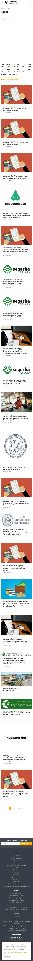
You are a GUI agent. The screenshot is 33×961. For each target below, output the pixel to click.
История (16, 860)
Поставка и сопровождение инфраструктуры (16, 926)
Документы (16, 881)
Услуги (16, 914)
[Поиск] (30, 3)
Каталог (16, 890)
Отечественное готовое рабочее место (17, 907)
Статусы (16, 862)
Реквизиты (16, 874)
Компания (16, 853)
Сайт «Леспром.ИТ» (16, 858)
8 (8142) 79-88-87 (16, 938)
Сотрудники (16, 870)
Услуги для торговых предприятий (16, 928)
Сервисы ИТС (16, 916)
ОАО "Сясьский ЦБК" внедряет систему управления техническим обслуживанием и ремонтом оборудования (16, 215)
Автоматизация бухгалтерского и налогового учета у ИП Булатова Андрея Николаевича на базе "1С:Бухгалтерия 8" (16, 176)
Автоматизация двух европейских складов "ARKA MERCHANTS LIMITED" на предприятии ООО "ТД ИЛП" (15, 381)
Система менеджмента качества (16, 865)
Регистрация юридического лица (16, 930)
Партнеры (16, 867)
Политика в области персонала (16, 884)
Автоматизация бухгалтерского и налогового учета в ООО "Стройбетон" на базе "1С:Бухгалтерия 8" (16, 142)
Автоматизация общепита (16, 898)
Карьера (16, 872)
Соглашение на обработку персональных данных (16, 886)
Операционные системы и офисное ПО (16, 909)
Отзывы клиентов (16, 879)
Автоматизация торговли (16, 900)
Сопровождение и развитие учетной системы (16, 919)
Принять (6, 956)
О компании (16, 855)
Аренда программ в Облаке (16, 895)
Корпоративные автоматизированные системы (16, 921)
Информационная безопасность (16, 905)
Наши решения (16, 902)
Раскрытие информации (16, 877)
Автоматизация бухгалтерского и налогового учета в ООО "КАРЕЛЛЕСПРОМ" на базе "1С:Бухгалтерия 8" (16, 712)
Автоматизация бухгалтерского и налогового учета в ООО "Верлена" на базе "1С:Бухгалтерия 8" (15, 108)
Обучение (16, 923)
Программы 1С (16, 893)
